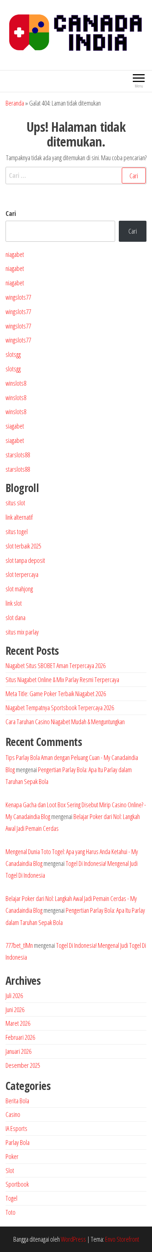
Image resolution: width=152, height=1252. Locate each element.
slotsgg (13, 354)
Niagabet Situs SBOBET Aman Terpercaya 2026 (56, 665)
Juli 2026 (14, 995)
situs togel (17, 531)
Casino (13, 1114)
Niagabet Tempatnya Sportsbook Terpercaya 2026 (60, 707)
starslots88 (18, 454)
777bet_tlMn (19, 945)
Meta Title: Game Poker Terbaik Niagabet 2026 (56, 693)
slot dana (15, 617)
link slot (14, 603)
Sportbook (17, 1184)
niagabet (15, 254)
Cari (11, 213)
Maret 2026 (18, 1023)
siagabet (15, 426)
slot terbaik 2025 (23, 545)
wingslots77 (18, 297)
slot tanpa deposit (25, 560)
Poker (12, 1156)
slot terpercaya (22, 574)
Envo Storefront (122, 1239)
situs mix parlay (22, 631)
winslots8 (16, 383)
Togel (11, 1198)
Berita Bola (17, 1100)
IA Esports (16, 1128)
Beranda (15, 103)
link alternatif (19, 517)
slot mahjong (19, 588)
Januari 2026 (18, 1051)
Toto (10, 1212)
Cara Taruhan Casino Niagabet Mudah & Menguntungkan (65, 721)
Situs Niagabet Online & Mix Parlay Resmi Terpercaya (62, 679)
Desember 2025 (23, 1065)
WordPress (73, 1239)
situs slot (15, 502)
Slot (10, 1170)
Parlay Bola (18, 1142)
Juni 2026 (15, 1009)
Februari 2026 (20, 1037)
